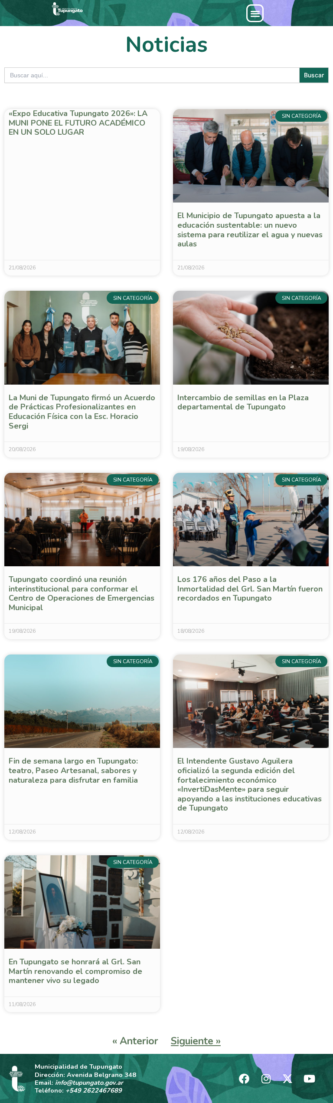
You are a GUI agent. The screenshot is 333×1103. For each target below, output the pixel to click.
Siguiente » (196, 1041)
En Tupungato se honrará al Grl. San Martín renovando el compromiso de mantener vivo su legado (75, 971)
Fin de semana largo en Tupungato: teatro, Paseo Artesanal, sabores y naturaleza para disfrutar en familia (73, 770)
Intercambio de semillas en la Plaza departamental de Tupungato (243, 402)
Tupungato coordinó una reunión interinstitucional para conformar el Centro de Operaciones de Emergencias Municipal (81, 593)
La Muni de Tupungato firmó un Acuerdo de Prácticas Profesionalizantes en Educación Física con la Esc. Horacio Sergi (82, 411)
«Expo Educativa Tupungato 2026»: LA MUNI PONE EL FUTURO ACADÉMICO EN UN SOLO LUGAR (78, 122)
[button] (255, 13)
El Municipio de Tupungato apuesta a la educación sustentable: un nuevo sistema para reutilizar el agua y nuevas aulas (250, 229)
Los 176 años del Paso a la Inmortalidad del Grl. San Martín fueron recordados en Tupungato (250, 588)
